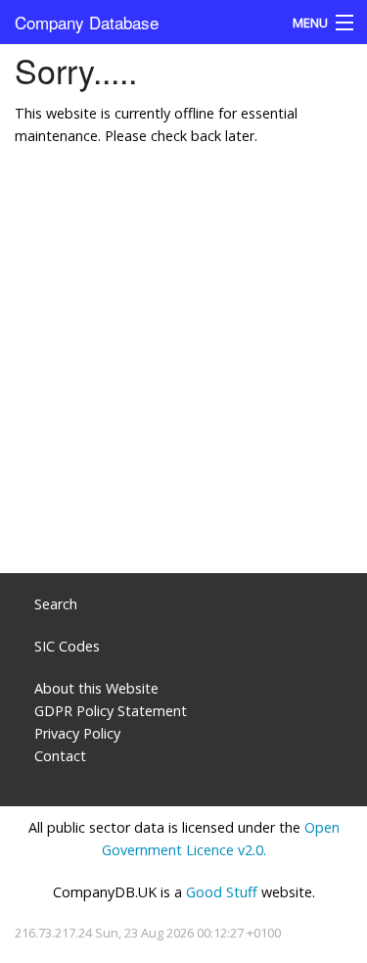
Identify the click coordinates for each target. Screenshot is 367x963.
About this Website (96, 688)
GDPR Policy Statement (110, 710)
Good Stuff (221, 892)
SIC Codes (67, 646)
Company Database (87, 22)
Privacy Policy (77, 733)
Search (55, 604)
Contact (60, 755)
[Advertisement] (183, 370)
